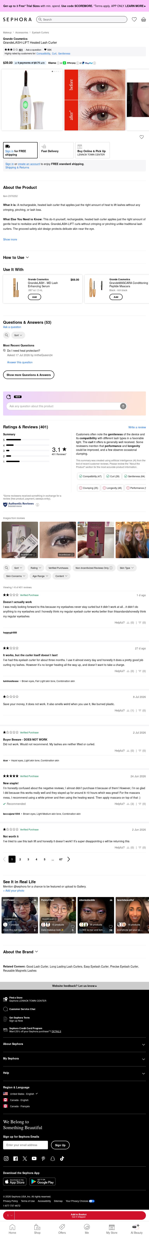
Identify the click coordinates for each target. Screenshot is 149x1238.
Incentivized (26, 554)
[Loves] (134, 19)
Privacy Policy (10, 1200)
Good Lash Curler (37, 966)
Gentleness (64, 53)
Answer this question (20, 362)
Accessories (21, 32)
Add (34, 297)
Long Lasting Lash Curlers (66, 966)
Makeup (7, 32)
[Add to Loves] (141, 137)
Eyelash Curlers (40, 32)
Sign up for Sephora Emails (21, 1136)
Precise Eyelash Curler (124, 966)
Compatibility (43, 53)
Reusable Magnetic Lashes (19, 970)
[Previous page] (4, 859)
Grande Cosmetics (15, 39)
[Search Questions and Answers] (6, 335)
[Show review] (96, 540)
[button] (58, 63)
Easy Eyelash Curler (96, 966)
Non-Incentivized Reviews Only (92, 567)
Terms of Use (28, 1200)
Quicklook (12, 289)
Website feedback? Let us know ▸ (74, 986)
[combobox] (81, 19)
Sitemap (58, 1200)
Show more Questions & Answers (29, 375)
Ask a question (33, 49)
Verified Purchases (58, 567)
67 (60, 859)
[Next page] (68, 859)
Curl (54, 53)
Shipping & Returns (17, 167)
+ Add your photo (13, 890)
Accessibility (44, 1200)
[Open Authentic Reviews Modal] (37, 504)
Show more (10, 239)
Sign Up (60, 1145)
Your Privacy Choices (77, 1200)
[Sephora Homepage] (17, 19)
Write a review (137, 427)
